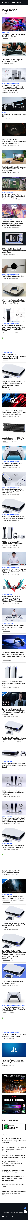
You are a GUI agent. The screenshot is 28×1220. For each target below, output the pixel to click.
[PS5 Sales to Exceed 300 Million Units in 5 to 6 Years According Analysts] (14, 532)
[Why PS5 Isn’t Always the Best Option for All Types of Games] (14, 290)
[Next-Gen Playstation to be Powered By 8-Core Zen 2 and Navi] (14, 1050)
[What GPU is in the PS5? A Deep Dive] (14, 104)
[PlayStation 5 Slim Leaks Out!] (14, 266)
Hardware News (15, 83)
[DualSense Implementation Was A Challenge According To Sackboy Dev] (14, 479)
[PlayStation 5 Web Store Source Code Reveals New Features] (14, 728)
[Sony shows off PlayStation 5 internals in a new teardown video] (14, 615)
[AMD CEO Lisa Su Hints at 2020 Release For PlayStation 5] (14, 1024)
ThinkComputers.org (12, 2)
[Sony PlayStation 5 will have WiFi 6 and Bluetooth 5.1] (14, 861)
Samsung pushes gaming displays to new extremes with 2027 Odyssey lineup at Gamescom (13, 1178)
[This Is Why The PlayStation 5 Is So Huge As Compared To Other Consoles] (14, 559)
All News (4, 83)
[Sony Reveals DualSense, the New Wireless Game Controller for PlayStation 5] (14, 997)
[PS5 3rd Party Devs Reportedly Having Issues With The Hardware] (14, 913)
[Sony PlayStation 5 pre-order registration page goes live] (14, 835)
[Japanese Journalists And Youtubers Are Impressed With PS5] (14, 671)
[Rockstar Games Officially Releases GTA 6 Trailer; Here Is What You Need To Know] (14, 211)
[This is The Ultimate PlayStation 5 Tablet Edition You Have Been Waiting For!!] (14, 157)
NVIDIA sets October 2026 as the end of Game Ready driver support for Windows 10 (14, 1193)
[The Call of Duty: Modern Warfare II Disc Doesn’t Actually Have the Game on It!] (14, 344)
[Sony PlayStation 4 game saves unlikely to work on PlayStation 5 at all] (14, 753)
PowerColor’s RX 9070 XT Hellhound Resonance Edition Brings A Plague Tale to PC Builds (14, 1141)
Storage (7, 32)
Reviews (3, 32)
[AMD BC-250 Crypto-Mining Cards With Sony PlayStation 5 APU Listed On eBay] (14, 184)
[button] (3, 2)
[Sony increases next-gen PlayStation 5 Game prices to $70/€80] (14, 780)
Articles (4, 298)
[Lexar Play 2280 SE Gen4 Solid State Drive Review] (14, 24)
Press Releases (16, 247)
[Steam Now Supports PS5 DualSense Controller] (14, 453)
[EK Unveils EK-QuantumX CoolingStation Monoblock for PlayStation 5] (14, 238)
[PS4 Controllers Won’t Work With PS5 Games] (14, 971)
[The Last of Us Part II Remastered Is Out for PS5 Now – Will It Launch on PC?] (14, 129)
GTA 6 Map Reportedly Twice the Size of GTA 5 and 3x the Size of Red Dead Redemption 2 (14, 1149)
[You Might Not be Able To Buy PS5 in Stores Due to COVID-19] (14, 506)
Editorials (4, 112)
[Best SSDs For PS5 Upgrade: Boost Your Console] (14, 49)
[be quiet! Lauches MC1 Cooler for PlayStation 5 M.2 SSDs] (14, 428)
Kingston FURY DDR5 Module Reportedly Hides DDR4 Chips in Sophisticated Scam (12, 1163)
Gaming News (9, 83)
